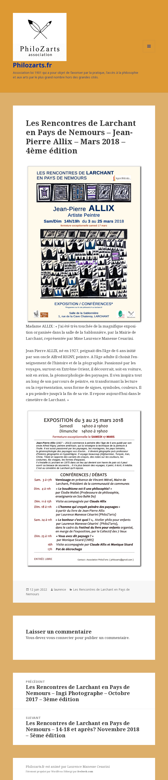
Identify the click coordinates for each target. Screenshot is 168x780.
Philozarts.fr (32, 65)
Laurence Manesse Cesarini (88, 766)
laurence (60, 589)
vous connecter (60, 637)
